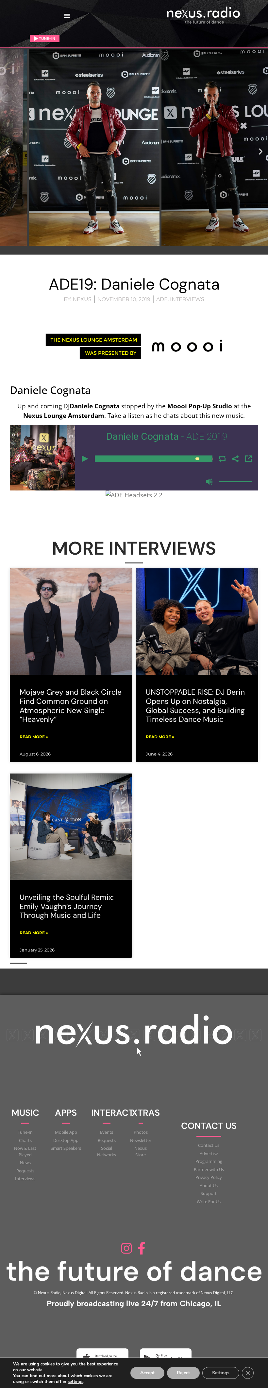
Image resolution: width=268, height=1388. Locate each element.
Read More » (34, 736)
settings (75, 1382)
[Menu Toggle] (67, 15)
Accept (147, 1373)
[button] (7, 151)
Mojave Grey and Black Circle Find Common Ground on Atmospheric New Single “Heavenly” (71, 705)
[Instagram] (126, 1248)
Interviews (187, 299)
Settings (220, 1373)
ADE (162, 299)
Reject (183, 1373)
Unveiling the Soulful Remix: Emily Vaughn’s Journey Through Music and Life (67, 906)
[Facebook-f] (141, 1248)
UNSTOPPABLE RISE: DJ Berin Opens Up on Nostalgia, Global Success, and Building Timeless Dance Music (195, 705)
